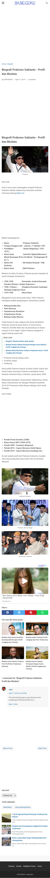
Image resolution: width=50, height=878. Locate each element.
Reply (10, 704)
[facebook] (7, 612)
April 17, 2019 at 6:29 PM (18, 693)
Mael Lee (20, 193)
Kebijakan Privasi (29, 866)
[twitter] (19, 612)
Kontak (18, 866)
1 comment (32, 79)
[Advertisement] (25, 35)
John (10, 690)
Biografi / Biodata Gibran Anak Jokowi (20, 341)
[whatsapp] (42, 612)
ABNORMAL (7, 807)
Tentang (11, 866)
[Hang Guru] (25, 3)
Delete (15, 704)
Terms (39, 866)
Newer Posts (7, 748)
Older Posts (42, 748)
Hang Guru (29, 874)
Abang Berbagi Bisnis (22, 807)
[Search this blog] (46, 3)
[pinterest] (31, 612)
